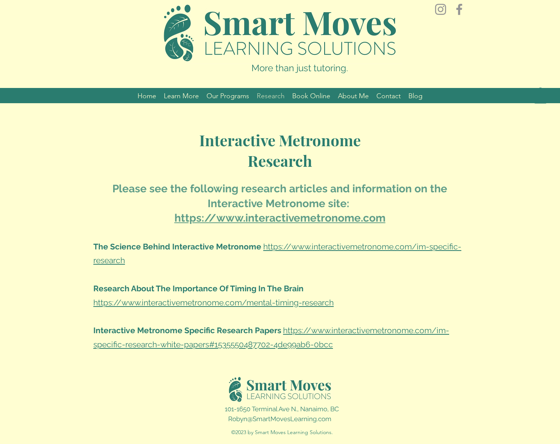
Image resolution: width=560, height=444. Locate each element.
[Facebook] (459, 9)
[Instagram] (440, 9)
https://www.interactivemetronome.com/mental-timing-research (213, 302)
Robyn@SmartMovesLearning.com (279, 419)
